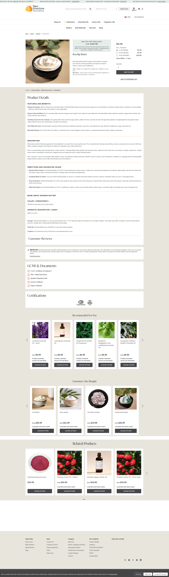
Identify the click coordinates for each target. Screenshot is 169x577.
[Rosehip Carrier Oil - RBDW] (69, 463)
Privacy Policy (113, 574)
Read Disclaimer (35, 256)
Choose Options (40, 365)
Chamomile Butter (121, 412)
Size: (121, 47)
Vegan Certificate (36, 285)
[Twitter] (125, 560)
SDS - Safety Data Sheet (39, 274)
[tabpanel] (39, 472)
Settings (138, 574)
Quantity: (119, 64)
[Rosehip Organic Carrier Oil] (99, 463)
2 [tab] (85, 499)
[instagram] (129, 560)
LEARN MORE (75, 1)
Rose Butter (64, 412)
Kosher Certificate (37, 282)
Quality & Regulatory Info (39, 278)
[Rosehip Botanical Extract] (40, 463)
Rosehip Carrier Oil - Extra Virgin (129, 477)
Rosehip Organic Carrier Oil (97, 477)
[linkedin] (141, 560)
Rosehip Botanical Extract (37, 477)
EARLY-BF (15, 1)
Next (146, 473)
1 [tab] (83, 499)
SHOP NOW (123, 1)
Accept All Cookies (160, 574)
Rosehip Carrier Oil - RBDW (67, 477)
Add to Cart (124, 9)
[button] (90, 9)
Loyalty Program (161, 1)
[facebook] (133, 560)
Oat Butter (36, 412)
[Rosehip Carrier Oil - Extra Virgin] (129, 463)
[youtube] (137, 560)
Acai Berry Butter (93, 412)
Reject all (148, 574)
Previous (22, 473)
